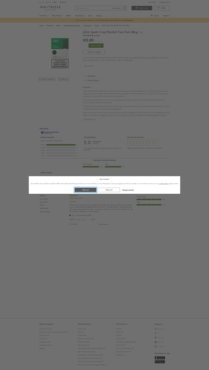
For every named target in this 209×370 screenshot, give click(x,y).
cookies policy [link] (163, 183)
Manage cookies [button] (128, 190)
